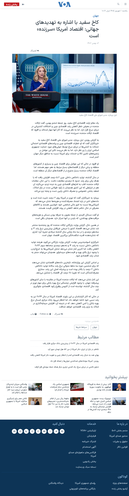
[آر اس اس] (26, 431)
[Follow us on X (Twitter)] (50, 431)
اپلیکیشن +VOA (88, 430)
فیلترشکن (91, 436)
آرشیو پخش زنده (119, 488)
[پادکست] (20, 431)
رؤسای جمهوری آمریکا (85, 483)
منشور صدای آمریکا (118, 436)
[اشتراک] (14, 431)
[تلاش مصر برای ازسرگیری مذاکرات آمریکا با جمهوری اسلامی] (35, 401)
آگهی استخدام (89, 447)
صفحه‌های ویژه (120, 483)
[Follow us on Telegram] (56, 431)
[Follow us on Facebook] (62, 431)
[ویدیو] (23, 4)
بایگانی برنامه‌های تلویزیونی (82, 488)
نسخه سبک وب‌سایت (86, 467)
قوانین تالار (122, 447)
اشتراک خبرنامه (89, 441)
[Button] (34, 50)
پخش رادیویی (89, 461)
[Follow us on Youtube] (44, 431)
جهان (96, 16)
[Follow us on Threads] (32, 431)
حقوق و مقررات (120, 441)
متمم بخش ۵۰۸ (119, 430)
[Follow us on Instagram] (38, 431)
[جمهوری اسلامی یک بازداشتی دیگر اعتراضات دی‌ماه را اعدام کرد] (77, 387)
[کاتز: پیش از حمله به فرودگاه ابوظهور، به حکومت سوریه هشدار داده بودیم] (119, 387)
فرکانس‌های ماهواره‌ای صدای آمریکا (82, 454)
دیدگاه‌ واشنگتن (56, 483)
